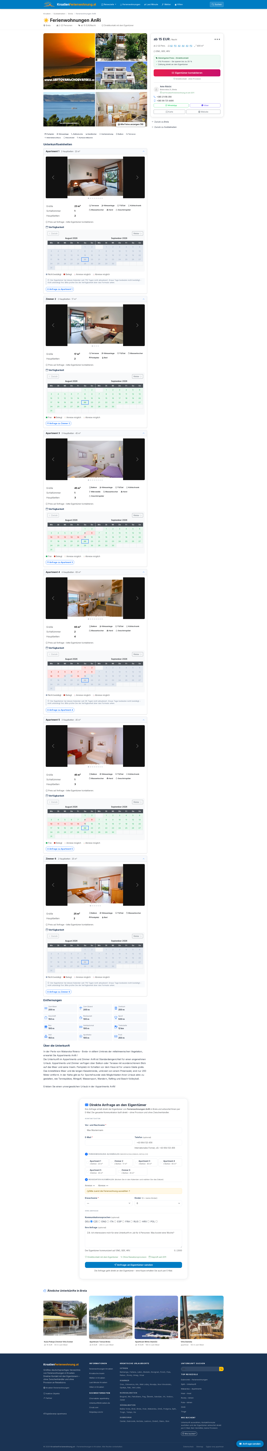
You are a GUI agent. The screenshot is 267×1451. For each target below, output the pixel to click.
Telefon (143, 1137)
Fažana (133, 1372)
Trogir (122, 1412)
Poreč (162, 1372)
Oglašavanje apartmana (56, 1414)
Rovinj (129, 1375)
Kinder (146, 1198)
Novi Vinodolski (164, 1384)
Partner (49, 1398)
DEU (88, 1221)
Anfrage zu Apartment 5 (61, 849)
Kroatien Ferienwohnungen (57, 1388)
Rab (129, 1388)
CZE (95, 1221)
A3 (179, 46)
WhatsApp (172, 105)
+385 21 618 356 (164, 97)
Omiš (160, 1409)
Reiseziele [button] (109, 4)
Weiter (136, 233)
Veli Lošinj (136, 1388)
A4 (183, 46)
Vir (164, 1397)
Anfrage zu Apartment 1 (61, 289)
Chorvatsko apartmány (99, 1398)
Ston (167, 1421)
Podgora (167, 1409)
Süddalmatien (59, 14)
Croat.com (93, 1407)
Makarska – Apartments (191, 1389)
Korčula (140, 1421)
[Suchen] (221, 1369)
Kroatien (47, 14)
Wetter (167, 4)
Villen (180, 4)
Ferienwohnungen (131, 4)
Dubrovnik (126, 1417)
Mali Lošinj (144, 1384)
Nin (129, 1397)
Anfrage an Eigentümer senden (135, 1264)
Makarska (152, 1409)
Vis (134, 1412)
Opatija (123, 1388)
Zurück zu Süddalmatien (165, 127)
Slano (161, 1421)
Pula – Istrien (186, 1402)
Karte (170, 112)
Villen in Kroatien (96, 1387)
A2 (171, 46)
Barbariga (124, 1372)
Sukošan (158, 1397)
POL (153, 1221)
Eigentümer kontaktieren (188, 72)
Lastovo (147, 1421)
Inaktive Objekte (53, 1393)
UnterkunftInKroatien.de (99, 1403)
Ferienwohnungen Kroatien (101, 1369)
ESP (119, 1221)
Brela (70, 14)
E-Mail (89, 1137)
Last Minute (152, 4)
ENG (104, 1221)
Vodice (170, 1397)
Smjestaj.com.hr (96, 1412)
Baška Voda (125, 1409)
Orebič (155, 1421)
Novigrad (155, 1372)
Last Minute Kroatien (98, 1382)
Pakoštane (136, 1397)
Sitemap (199, 1447)
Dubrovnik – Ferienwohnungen (194, 1379)
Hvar (145, 1409)
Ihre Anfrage (95, 1227)
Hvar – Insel (186, 1393)
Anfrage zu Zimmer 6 (60, 992)
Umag (135, 1375)
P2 (175, 46)
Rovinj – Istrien (187, 1398)
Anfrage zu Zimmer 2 (60, 423)
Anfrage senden (252, 1443)
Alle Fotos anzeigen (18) (131, 124)
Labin (139, 1372)
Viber (206, 105)
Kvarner (124, 1380)
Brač (133, 1409)
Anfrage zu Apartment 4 (61, 710)
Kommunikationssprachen (102, 1217)
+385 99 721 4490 (165, 100)
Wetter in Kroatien (97, 1378)
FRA (128, 1221)
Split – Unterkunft (188, 1384)
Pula (168, 1372)
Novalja (153, 1384)
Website (204, 112)
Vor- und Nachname (95, 1125)
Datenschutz (188, 1447)
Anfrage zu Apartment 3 (61, 562)
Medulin (146, 1372)
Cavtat (122, 1421)
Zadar (122, 1400)
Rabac (122, 1375)
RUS (136, 1221)
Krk (137, 1384)
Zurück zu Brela (161, 122)
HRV (145, 1221)
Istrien (124, 1368)
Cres (122, 1384)
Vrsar (141, 1375)
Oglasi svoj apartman (215, 1447)
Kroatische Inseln (96, 1373)
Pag (144, 1397)
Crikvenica (129, 1384)
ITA (112, 1221)
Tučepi (129, 1412)
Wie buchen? (190, 1434)
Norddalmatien (128, 1393)
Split (174, 1409)
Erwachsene (92, 1198)
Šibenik (150, 1397)
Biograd (123, 1397)
